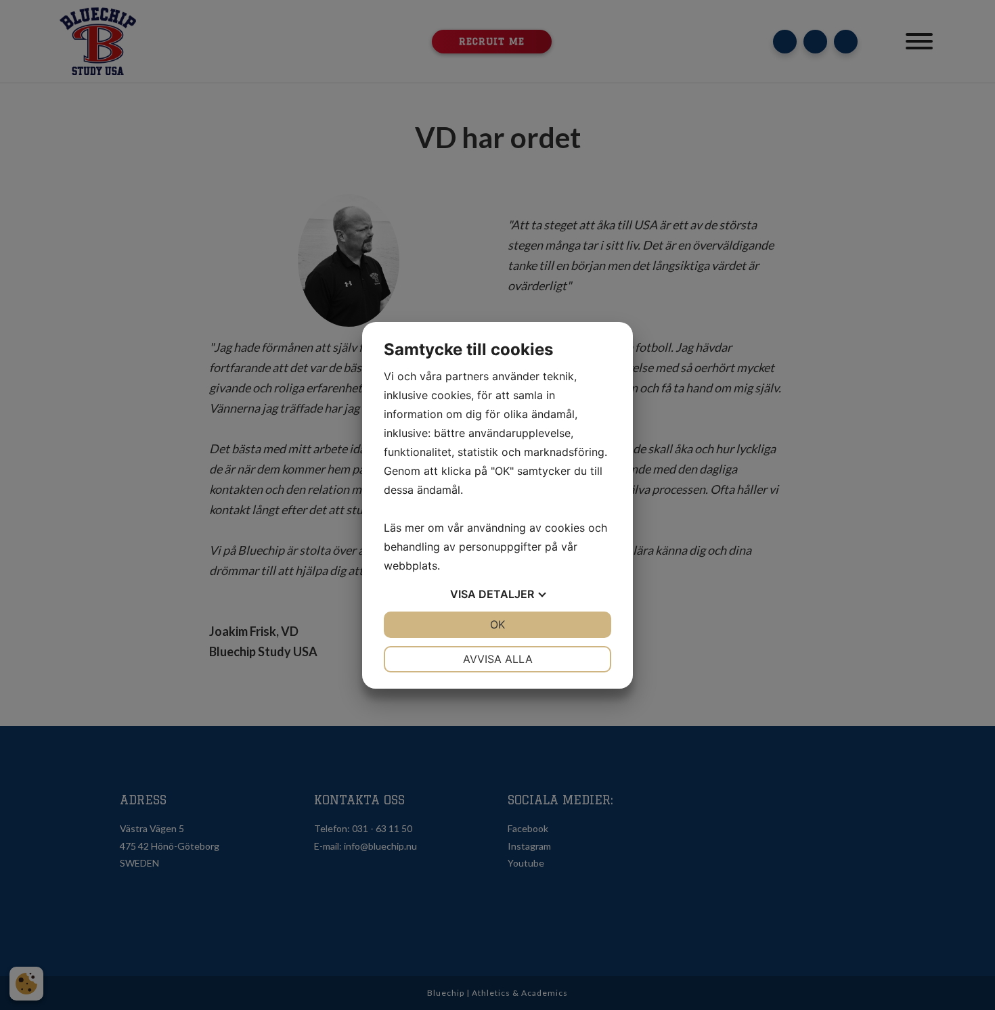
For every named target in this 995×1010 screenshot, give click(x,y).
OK (497, 624)
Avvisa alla (498, 659)
